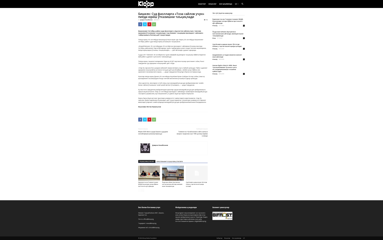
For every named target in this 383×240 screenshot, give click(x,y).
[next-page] (142, 190)
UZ (236, 4)
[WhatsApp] (154, 24)
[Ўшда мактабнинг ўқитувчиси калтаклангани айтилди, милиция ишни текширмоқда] (173, 173)
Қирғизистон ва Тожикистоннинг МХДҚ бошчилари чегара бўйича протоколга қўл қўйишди (148, 184)
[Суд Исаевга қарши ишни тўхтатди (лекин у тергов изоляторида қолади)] (197, 173)
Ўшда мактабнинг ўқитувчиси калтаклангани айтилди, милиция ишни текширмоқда (172, 184)
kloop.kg (214, 25)
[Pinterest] (149, 24)
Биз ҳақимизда (225, 4)
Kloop (214, 38)
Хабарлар (202, 4)
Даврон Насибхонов (146, 20)
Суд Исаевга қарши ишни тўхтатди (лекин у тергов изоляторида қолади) (196, 184)
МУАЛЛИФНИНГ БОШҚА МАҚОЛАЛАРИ (170, 161)
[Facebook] (140, 24)
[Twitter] (145, 24)
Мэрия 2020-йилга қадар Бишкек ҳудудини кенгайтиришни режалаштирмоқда (153, 133)
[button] (242, 4)
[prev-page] (139, 190)
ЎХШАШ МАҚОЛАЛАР (146, 161)
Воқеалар (212, 4)
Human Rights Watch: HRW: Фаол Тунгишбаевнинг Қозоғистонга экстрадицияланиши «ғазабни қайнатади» (224, 68)
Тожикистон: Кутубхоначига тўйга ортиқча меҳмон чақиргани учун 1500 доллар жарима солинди (192, 134)
